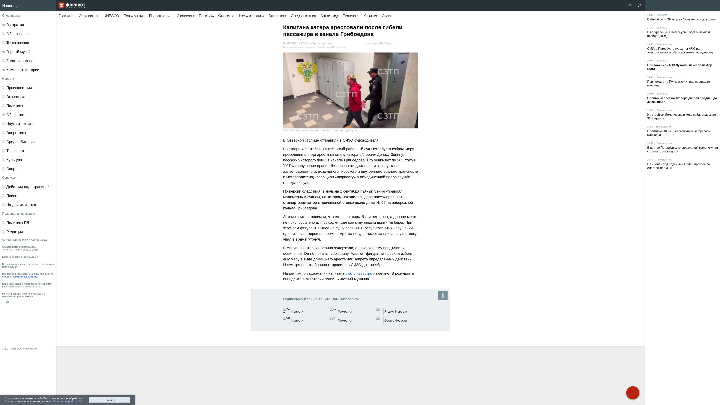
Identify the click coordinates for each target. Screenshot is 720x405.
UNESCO (111, 16)
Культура (370, 16)
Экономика (185, 16)
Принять (110, 399)
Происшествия (160, 16)
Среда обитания (303, 16)
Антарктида (329, 16)
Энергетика (277, 16)
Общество (226, 16)
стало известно (359, 273)
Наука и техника (251, 16)
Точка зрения (134, 16)
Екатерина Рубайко (378, 43)
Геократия (66, 16)
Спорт (387, 16)
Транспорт (351, 16)
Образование (89, 16)
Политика (206, 16)
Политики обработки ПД (67, 401)
